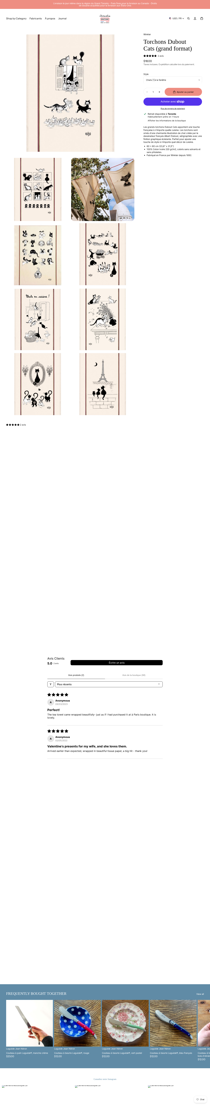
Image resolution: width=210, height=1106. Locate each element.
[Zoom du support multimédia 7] (102, 319)
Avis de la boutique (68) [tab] (133, 675)
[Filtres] (50, 684)
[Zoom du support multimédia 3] (102, 189)
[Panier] (201, 18)
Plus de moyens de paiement (173, 109)
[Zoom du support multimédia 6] (37, 319)
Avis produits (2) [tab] (76, 675)
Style (146, 74)
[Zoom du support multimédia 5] (102, 254)
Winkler (147, 34)
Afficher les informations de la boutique (167, 120)
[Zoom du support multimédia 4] (37, 254)
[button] (13, 424)
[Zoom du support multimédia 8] (37, 384)
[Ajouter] (48, 1042)
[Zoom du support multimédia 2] (37, 189)
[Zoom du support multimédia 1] (70, 92)
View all (200, 994)
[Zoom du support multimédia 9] (102, 384)
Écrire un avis (117, 662)
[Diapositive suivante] (200, 1030)
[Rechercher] (188, 18)
